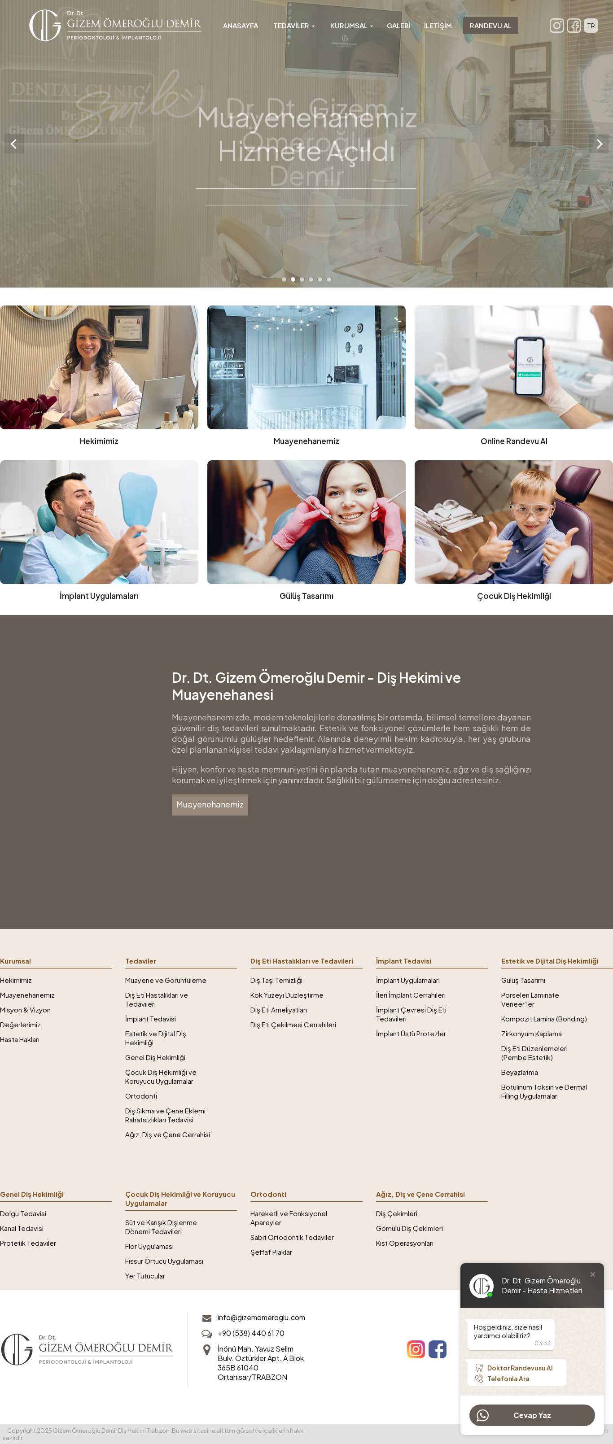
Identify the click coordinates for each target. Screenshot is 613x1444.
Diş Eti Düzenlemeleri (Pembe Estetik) (534, 1052)
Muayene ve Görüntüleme (165, 980)
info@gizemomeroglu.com (261, 1317)
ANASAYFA (240, 25)
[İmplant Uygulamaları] (99, 533)
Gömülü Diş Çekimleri (409, 1228)
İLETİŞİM (438, 25)
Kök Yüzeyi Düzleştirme (287, 994)
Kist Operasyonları (404, 1243)
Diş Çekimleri (396, 1213)
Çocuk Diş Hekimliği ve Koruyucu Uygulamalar (161, 1076)
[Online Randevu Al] (514, 378)
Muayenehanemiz (210, 804)
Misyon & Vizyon (25, 1009)
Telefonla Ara (508, 1378)
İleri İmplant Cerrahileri (411, 994)
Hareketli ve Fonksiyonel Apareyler (288, 1217)
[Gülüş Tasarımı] (306, 533)
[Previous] (14, 143)
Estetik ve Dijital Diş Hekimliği (155, 1038)
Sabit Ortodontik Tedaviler (292, 1237)
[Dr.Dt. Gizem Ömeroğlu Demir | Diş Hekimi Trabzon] (115, 25)
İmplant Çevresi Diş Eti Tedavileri (411, 1014)
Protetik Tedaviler (28, 1243)
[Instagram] (557, 25)
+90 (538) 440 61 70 (251, 1333)
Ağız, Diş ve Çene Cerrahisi (167, 1134)
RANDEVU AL (491, 25)
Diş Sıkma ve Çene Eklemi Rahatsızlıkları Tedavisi (165, 1115)
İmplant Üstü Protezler (411, 1033)
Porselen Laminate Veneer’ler (530, 999)
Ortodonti (141, 1095)
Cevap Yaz (532, 1415)
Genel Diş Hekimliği (155, 1057)
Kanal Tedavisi (22, 1228)
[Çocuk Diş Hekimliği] (514, 533)
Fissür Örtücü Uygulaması (164, 1260)
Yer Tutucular (145, 1275)
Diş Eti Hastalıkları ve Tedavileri (156, 999)
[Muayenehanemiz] (306, 378)
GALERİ (399, 25)
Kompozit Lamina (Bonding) (544, 1018)
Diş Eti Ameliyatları (278, 1009)
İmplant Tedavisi (150, 1018)
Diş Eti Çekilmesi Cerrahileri (293, 1024)
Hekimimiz (16, 980)
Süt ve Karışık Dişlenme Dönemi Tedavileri (161, 1226)
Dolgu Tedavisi (23, 1213)
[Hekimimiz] (99, 378)
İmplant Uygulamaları (408, 980)
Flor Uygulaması (149, 1246)
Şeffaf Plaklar (271, 1252)
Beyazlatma (519, 1072)
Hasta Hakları (19, 1039)
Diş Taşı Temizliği (276, 980)
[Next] (599, 143)
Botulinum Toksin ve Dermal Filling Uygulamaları (544, 1091)
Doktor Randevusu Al (520, 1368)
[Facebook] (574, 25)
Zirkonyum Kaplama (531, 1033)
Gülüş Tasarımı (523, 980)
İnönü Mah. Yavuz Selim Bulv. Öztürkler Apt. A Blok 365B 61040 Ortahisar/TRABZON (261, 1363)
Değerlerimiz (20, 1024)
